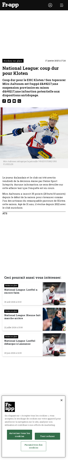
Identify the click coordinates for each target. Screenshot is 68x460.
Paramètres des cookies (34, 446)
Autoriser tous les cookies (19, 434)
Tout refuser (47, 436)
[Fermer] (61, 400)
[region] (33, 426)
